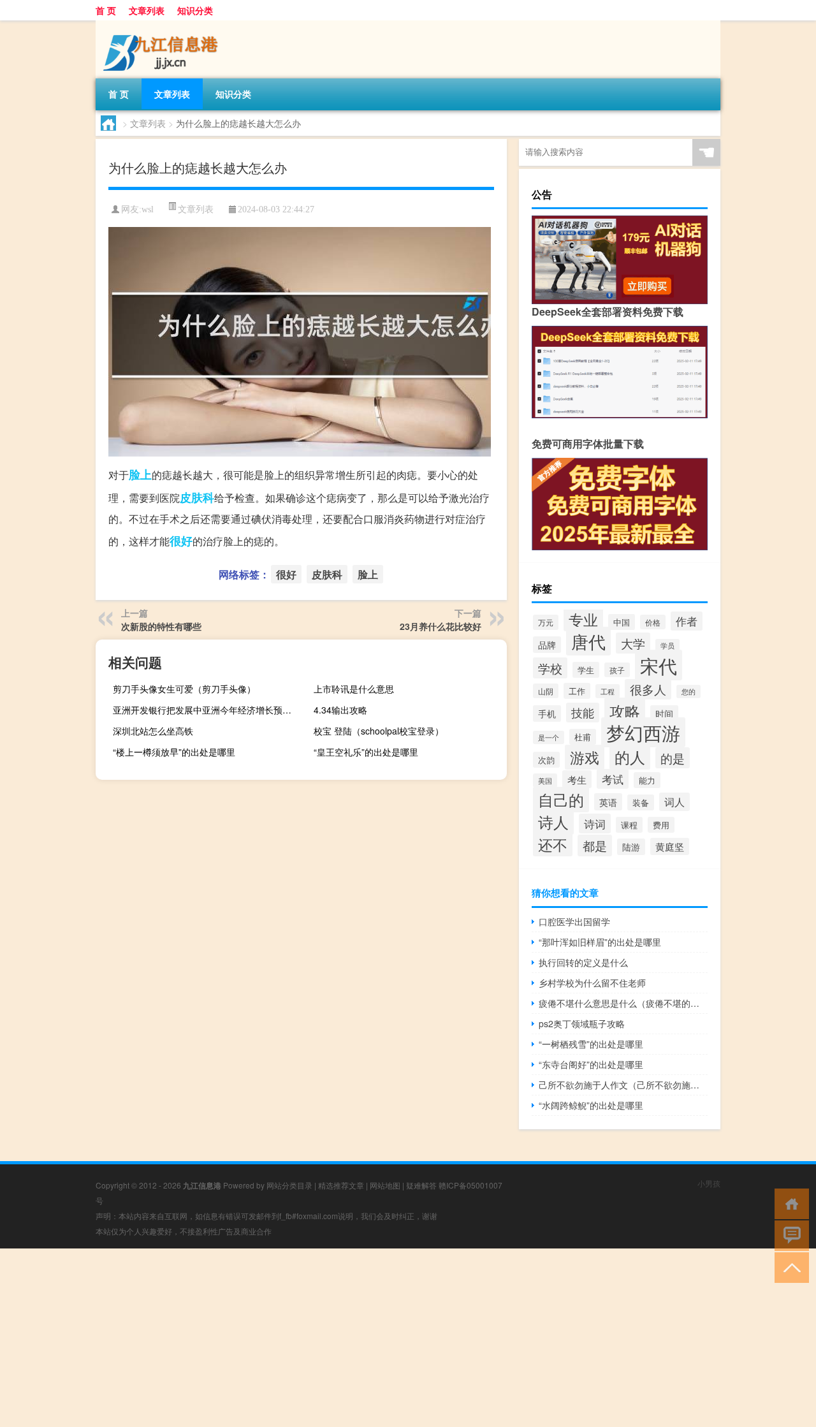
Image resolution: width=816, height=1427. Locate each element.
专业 (583, 619)
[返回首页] (789, 1203)
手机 (547, 713)
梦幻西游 (643, 732)
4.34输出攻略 (340, 709)
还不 (552, 844)
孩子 (617, 669)
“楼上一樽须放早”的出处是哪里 (174, 751)
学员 (667, 645)
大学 (633, 643)
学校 (550, 668)
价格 (652, 622)
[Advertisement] (382, 1337)
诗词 (595, 823)
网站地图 (385, 1185)
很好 (181, 540)
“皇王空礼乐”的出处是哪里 (366, 751)
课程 (629, 825)
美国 (545, 780)
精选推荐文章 (341, 1185)
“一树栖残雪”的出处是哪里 (591, 1043)
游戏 (584, 757)
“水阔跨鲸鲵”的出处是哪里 (591, 1105)
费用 (661, 825)
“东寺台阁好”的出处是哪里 (591, 1064)
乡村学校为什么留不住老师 (592, 982)
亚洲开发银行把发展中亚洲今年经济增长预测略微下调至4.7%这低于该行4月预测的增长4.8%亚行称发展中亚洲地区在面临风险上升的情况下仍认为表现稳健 (208, 709)
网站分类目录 (289, 1185)
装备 (640, 802)
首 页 (106, 10)
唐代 (588, 641)
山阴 (545, 690)
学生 (586, 670)
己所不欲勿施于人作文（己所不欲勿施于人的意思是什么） (623, 1084)
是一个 (548, 737)
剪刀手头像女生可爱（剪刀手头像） (184, 688)
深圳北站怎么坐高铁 (153, 730)
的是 (672, 757)
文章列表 (146, 10)
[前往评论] (789, 1234)
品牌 (547, 644)
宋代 (658, 665)
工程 (608, 691)
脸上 (140, 474)
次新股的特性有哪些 (161, 626)
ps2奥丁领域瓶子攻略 (582, 1023)
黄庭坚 (669, 846)
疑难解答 (421, 1185)
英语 (608, 802)
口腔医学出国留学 (574, 921)
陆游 (631, 846)
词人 (674, 801)
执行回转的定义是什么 (583, 962)
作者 (686, 621)
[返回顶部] (789, 1266)
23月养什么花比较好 (440, 626)
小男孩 (708, 1183)
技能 (582, 713)
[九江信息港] (162, 24)
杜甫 (582, 737)
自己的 (561, 799)
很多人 (648, 689)
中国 (621, 622)
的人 (630, 756)
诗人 (553, 822)
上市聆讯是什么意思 (354, 688)
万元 (545, 622)
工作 (577, 691)
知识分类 (195, 10)
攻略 (624, 710)
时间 (664, 713)
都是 (595, 845)
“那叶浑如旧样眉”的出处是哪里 (600, 941)
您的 (688, 691)
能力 (647, 780)
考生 (576, 779)
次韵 (546, 760)
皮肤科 (197, 497)
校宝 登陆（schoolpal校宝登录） (379, 730)
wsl (148, 209)
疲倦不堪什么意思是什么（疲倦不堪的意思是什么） (623, 1003)
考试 (612, 779)
